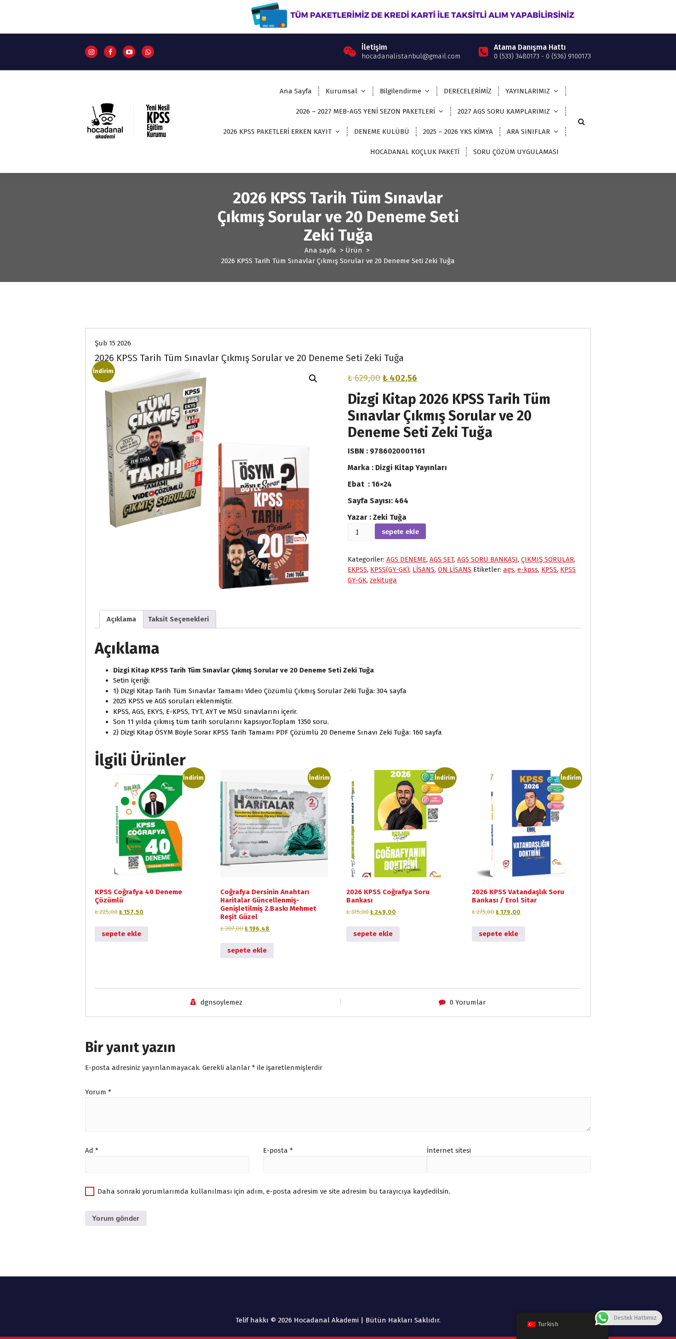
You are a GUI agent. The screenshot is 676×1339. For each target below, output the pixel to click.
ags (508, 569)
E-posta (278, 1150)
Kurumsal (341, 91)
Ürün (353, 250)
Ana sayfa (320, 250)
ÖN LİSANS (454, 569)
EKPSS (357, 569)
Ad (91, 1150)
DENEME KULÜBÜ (381, 131)
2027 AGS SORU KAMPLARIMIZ (504, 111)
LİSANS (423, 569)
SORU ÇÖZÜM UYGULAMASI (516, 152)
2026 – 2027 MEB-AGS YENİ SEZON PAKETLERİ (365, 111)
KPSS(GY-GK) (389, 569)
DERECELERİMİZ (468, 91)
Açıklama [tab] (121, 619)
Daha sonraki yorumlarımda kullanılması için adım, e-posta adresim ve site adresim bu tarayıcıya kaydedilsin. (273, 1191)
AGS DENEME (406, 559)
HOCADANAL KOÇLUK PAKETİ (414, 152)
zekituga (383, 580)
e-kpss (527, 569)
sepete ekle (400, 531)
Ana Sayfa (296, 91)
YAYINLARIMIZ (527, 91)
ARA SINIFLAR (528, 131)
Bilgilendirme (400, 91)
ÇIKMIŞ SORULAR (547, 559)
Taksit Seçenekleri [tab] (178, 619)
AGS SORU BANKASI (487, 559)
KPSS (549, 569)
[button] (313, 378)
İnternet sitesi (449, 1150)
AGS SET (442, 559)
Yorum (98, 1092)
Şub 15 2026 (113, 343)
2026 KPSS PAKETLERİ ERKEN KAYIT (277, 131)
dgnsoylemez (221, 1002)
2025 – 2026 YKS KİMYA (458, 131)
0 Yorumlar (468, 1002)
